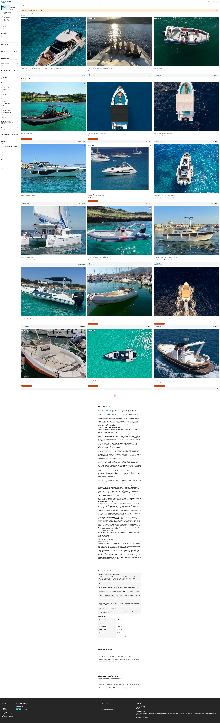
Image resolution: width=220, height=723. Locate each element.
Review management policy (7, 716)
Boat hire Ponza (112, 663)
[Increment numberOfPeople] (17, 51)
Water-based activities (8, 87)
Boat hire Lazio (119, 656)
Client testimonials (20, 706)
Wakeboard (5, 101)
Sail (4, 28)
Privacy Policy (5, 708)
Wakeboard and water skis (9, 85)
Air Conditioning (6, 110)
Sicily (122, 470)
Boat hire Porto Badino (124, 659)
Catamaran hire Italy (121, 687)
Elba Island (131, 457)
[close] (217, 10)
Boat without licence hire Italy (105, 684)
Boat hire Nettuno (128, 656)
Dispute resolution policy (6, 715)
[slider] (2, 36)
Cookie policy (4, 709)
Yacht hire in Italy (111, 687)
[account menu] (217, 2)
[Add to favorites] (217, 18)
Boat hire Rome (102, 656)
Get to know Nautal (6, 706)
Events (4, 94)
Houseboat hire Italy (132, 687)
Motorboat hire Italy (134, 684)
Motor (4, 26)
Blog (3, 717)
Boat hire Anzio (111, 656)
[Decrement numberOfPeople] (12, 51)
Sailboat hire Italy (117, 684)
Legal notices (4, 712)
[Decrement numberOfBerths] (12, 58)
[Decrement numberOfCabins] (12, 55)
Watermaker (6, 105)
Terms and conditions (6, 710)
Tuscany (124, 457)
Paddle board (6, 114)
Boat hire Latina (102, 659)
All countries (6, 152)
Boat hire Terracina (135, 659)
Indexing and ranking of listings (8, 713)
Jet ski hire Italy (102, 687)
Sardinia (127, 470)
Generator (5, 108)
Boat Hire (95, 1)
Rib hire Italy (125, 684)
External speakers (7, 112)
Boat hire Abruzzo (103, 663)
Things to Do (101, 1)
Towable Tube (6, 103)
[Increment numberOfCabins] (17, 55)
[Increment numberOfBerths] (17, 59)
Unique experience (7, 89)
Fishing (4, 91)
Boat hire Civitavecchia (113, 659)
